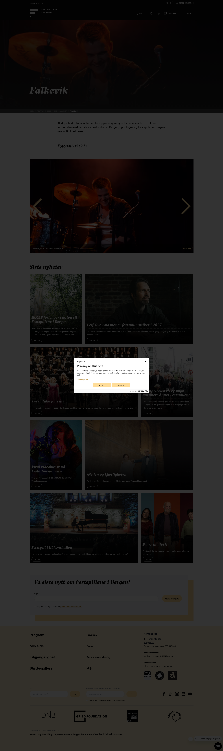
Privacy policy (82, 380)
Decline (121, 385)
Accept (102, 385)
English (80, 361)
